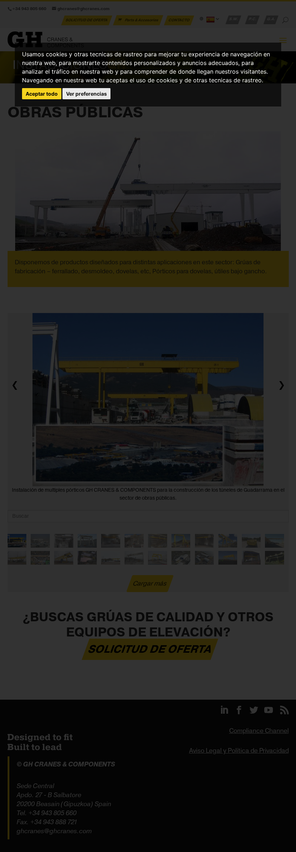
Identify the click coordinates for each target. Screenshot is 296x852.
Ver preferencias (86, 94)
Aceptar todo (42, 94)
